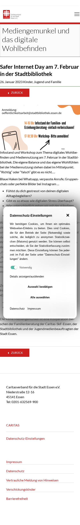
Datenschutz (17, 308)
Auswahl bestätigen (40, 286)
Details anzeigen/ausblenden (27, 276)
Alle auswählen (40, 297)
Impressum (34, 308)
